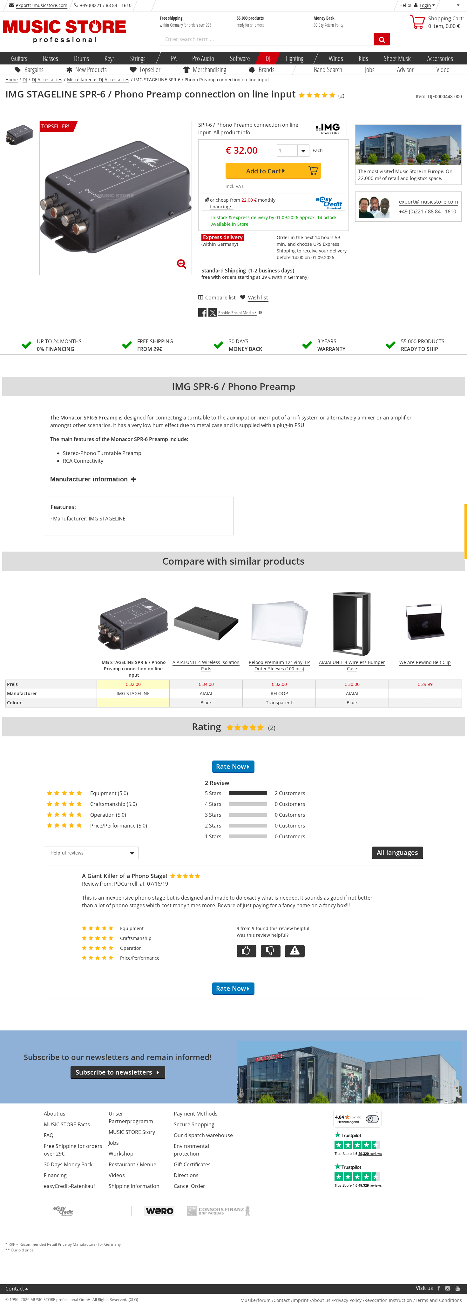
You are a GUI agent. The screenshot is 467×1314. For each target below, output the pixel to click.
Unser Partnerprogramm (131, 1117)
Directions (186, 1175)
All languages (397, 852)
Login (425, 5)
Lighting (294, 58)
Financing (55, 1175)
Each (318, 150)
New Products (91, 69)
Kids (363, 58)
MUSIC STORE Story (132, 1132)
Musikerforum (255, 1300)
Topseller (149, 69)
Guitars (19, 58)
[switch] (372, 1119)
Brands (266, 69)
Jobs (369, 69)
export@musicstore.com (41, 5)
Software (240, 58)
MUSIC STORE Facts (67, 1124)
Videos (117, 1175)
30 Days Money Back (68, 1164)
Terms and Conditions (438, 1300)
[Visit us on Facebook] (438, 1288)
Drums (81, 58)
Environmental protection (191, 1150)
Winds (335, 58)
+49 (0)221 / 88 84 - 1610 (427, 211)
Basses (50, 58)
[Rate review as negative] (271, 951)
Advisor (405, 69)
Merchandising (209, 69)
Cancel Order (189, 1186)
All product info (231, 132)
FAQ (48, 1135)
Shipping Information (134, 1186)
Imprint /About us (311, 1300)
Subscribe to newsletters (114, 1072)
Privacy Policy (347, 1300)
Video (442, 69)
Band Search (328, 69)
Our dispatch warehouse (203, 1135)
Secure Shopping (194, 1124)
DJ (267, 58)
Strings (138, 58)
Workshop (121, 1153)
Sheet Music (397, 58)
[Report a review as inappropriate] (295, 951)
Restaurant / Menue (132, 1164)
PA (174, 58)
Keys (110, 58)
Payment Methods (196, 1113)
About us (54, 1113)
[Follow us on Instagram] (447, 1288)
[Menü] (378, 1113)
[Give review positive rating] (246, 951)
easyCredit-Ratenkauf (69, 1186)
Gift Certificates (192, 1164)
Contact (14, 1288)
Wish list (258, 297)
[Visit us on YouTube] (458, 1288)
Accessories (440, 58)
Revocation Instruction (388, 1300)
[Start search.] (382, 39)
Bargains (34, 69)
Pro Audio (203, 58)
